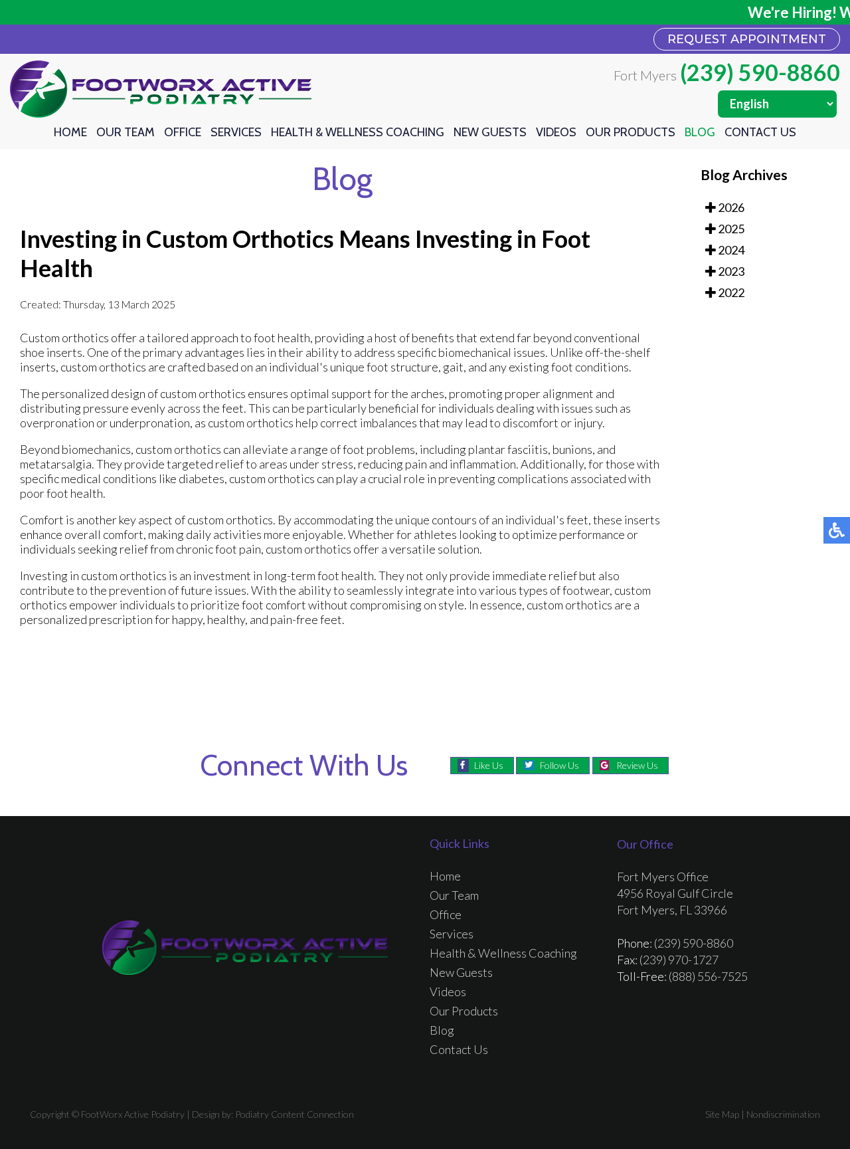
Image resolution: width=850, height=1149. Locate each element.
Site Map (722, 1114)
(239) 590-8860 (760, 72)
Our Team (125, 132)
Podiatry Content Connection (294, 1114)
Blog (700, 132)
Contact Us (760, 132)
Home (70, 132)
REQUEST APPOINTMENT (746, 39)
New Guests (490, 132)
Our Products (630, 132)
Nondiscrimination (783, 1114)
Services (236, 132)
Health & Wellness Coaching (357, 132)
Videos (556, 132)
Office (182, 132)
